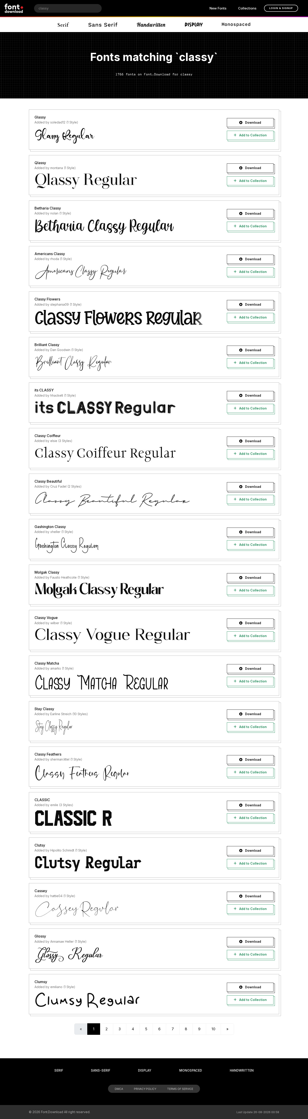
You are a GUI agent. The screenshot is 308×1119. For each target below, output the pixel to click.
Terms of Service (180, 1089)
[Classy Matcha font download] (122, 681)
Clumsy (40, 981)
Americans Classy (49, 253)
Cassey (40, 891)
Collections (247, 8)
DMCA (119, 1089)
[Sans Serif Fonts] (103, 24)
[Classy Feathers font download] (122, 772)
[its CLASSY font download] (122, 408)
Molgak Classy (46, 572)
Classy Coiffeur (47, 435)
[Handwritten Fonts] (151, 24)
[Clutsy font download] (122, 863)
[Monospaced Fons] (236, 24)
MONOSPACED (190, 1070)
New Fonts (217, 8)
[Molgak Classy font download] (122, 590)
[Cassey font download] (122, 909)
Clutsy (39, 845)
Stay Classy (44, 709)
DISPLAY (144, 1070)
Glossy (40, 936)
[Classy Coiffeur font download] (122, 454)
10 (213, 1029)
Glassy (40, 117)
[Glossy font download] (122, 954)
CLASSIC (42, 800)
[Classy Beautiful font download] (122, 499)
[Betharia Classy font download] (122, 226)
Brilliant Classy (46, 344)
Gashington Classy (50, 526)
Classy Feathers (47, 754)
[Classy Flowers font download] (122, 317)
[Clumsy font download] (122, 1000)
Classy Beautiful (48, 481)
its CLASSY (44, 390)
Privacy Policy (145, 1089)
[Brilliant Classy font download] (122, 363)
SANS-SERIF (100, 1070)
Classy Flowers (47, 299)
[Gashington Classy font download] (122, 545)
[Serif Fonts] (63, 24)
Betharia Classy (47, 208)
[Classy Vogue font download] (122, 636)
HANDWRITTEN (242, 1070)
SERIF (58, 1070)
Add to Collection (252, 135)
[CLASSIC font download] (122, 818)
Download (252, 122)
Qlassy (40, 163)
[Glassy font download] (122, 135)
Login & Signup (281, 8)
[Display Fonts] (194, 24)
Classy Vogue (46, 617)
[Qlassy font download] (122, 181)
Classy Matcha (46, 663)
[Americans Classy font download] (122, 272)
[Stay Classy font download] (122, 727)
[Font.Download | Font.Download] (14, 8)
